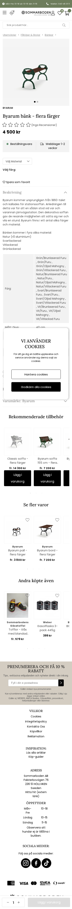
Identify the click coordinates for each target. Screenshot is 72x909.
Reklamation (36, 736)
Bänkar (49, 35)
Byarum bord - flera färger (47, 552)
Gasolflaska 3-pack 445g (47, 628)
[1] (36, 72)
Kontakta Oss (36, 726)
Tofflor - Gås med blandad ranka (17, 632)
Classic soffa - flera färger (17, 461)
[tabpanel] (17, 456)
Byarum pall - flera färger (17, 552)
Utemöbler (9, 35)
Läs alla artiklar (36, 753)
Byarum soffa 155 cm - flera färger (47, 461)
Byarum (8, 108)
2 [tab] (36, 493)
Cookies (36, 716)
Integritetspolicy (36, 721)
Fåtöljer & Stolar (30, 35)
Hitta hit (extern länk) (36, 794)
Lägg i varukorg (17, 478)
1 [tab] (30, 493)
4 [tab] (45, 569)
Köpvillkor (36, 731)
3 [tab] (42, 493)
